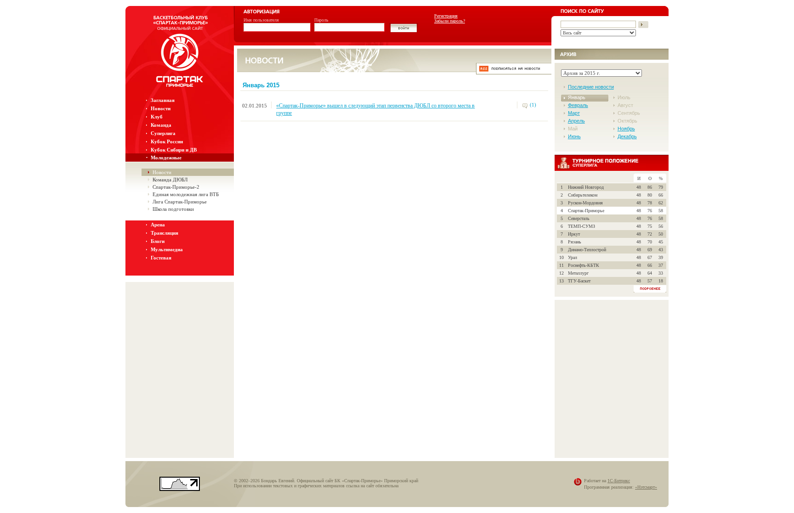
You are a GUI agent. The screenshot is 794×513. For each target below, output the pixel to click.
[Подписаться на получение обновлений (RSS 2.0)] (513, 72)
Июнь (574, 136)
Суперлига (163, 133)
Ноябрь (626, 128)
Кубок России (167, 141)
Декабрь (627, 136)
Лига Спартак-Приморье (180, 201)
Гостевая (161, 257)
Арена (158, 224)
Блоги (157, 241)
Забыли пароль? (449, 20)
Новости (160, 108)
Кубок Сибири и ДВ (174, 149)
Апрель (576, 121)
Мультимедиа (167, 249)
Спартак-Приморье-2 (176, 187)
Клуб (157, 116)
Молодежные (166, 157)
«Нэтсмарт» (646, 487)
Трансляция (164, 233)
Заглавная (163, 100)
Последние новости (591, 87)
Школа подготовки (173, 209)
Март (574, 113)
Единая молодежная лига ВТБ (186, 194)
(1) (533, 104)
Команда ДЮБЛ (170, 179)
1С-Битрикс (618, 480)
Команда (161, 125)
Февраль (578, 105)
